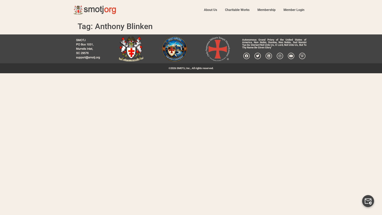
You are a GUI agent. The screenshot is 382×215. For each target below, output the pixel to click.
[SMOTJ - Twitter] (257, 56)
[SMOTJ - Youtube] (291, 56)
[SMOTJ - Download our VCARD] (88, 48)
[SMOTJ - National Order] (131, 48)
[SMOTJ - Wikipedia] (302, 56)
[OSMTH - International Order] (217, 48)
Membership (266, 10)
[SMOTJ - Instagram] (280, 56)
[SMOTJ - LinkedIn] (269, 56)
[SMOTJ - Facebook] (246, 56)
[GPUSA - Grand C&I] (174, 48)
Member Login (294, 10)
